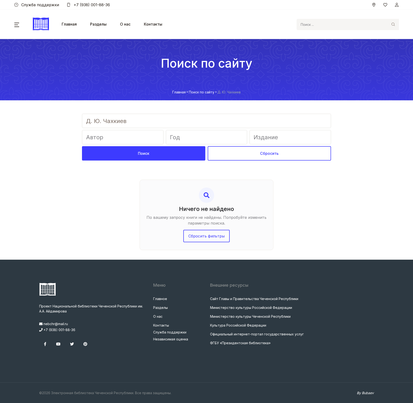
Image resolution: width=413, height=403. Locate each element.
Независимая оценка (170, 339)
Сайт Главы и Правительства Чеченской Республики (254, 299)
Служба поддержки (39, 4)
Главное (160, 299)
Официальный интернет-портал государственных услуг (257, 334)
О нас (125, 24)
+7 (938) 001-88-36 (91, 4)
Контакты (153, 24)
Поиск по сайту (201, 92)
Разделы (98, 24)
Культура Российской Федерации (238, 325)
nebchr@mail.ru (55, 324)
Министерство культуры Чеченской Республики (250, 316)
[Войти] (396, 5)
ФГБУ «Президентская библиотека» (240, 343)
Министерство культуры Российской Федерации (251, 308)
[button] (16, 24)
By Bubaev (365, 393)
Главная (69, 24)
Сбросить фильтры (206, 236)
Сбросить (269, 153)
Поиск (143, 153)
